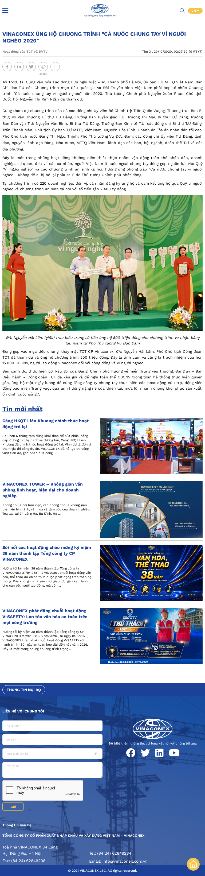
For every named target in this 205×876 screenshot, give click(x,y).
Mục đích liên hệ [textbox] (17, 753)
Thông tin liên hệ (16, 825)
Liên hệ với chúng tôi (23, 711)
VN (194, 11)
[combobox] (52, 753)
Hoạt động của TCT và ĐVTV (25, 51)
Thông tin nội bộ (24, 690)
